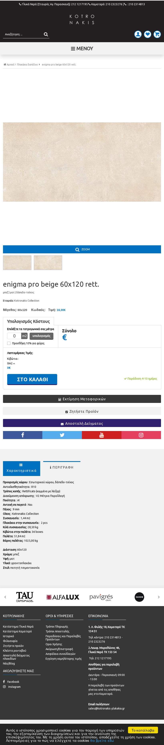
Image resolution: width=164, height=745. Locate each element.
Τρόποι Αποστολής (57, 631)
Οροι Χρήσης (54, 644)
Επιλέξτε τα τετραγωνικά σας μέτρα (30, 329)
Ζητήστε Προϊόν (84, 411)
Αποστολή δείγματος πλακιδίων (16, 657)
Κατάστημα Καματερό (17, 631)
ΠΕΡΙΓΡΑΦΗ (63, 467)
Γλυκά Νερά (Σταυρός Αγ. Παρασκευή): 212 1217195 (55, 4)
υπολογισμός (41, 335)
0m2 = (11, 363)
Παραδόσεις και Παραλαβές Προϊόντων (63, 638)
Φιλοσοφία (10, 641)
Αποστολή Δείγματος (84, 423)
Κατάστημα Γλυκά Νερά (18, 626)
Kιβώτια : (13, 358)
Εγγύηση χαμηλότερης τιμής (64, 658)
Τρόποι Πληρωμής (57, 626)
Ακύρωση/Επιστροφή (59, 649)
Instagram (14, 686)
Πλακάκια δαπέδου (27, 64)
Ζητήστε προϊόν (13, 645)
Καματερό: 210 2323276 (106, 4)
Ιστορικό (8, 636)
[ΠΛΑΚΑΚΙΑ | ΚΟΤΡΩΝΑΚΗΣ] (82, 19)
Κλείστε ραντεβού (14, 650)
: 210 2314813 (136, 4)
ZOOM (85, 249)
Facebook (13, 681)
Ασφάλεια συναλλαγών (60, 653)
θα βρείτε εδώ (102, 740)
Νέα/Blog (9, 663)
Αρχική (10, 64)
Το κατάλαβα (143, 730)
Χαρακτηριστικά (22, 470)
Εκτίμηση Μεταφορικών (84, 399)
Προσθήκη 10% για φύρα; (28, 343)
